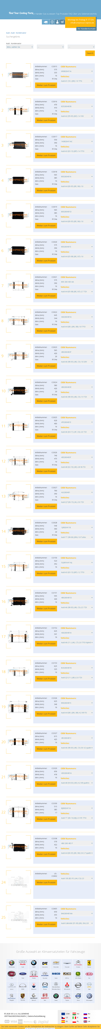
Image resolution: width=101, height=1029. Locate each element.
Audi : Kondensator (18, 33)
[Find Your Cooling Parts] (20, 5)
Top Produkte (62, 14)
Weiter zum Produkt (46, 85)
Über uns (77, 14)
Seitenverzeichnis (89, 14)
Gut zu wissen (49, 14)
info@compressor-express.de (82, 23)
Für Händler (37, 14)
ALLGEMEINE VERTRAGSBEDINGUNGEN (16, 1015)
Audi (8, 33)
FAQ (70, 14)
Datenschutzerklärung (36, 1016)
